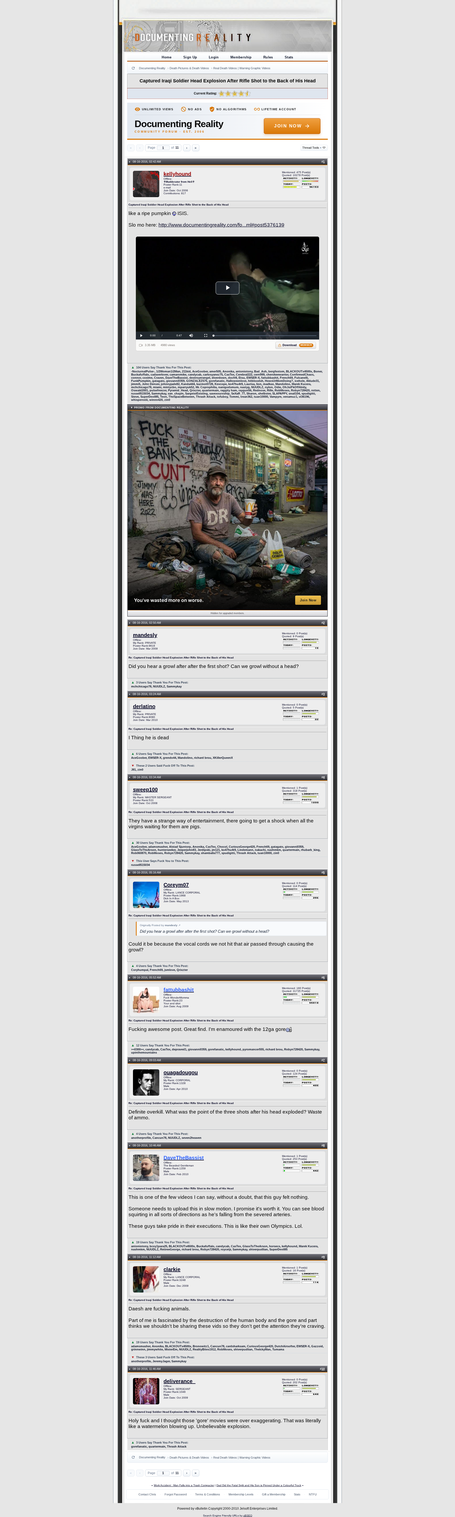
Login (214, 57)
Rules (268, 57)
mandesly (145, 635)
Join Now (288, 125)
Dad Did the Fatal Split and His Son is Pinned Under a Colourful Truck (258, 1485)
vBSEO (247, 1515)
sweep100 (145, 789)
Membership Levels (241, 1494)
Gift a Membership (273, 1494)
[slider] (265, 335)
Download (297, 345)
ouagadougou (181, 1072)
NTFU (313, 1494)
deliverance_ (179, 1381)
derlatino (144, 706)
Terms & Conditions (207, 1494)
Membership (241, 57)
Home (167, 57)
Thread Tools (312, 147)
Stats (289, 57)
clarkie (172, 1269)
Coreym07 (176, 885)
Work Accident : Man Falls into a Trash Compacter (184, 1485)
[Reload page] (133, 68)
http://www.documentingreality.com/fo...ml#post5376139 (221, 225)
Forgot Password (176, 1494)
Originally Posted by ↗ (160, 925)
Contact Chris (147, 1494)
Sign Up (190, 57)
